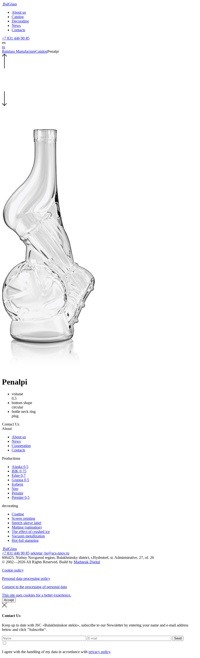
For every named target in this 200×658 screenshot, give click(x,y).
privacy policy (99, 652)
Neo (15, 489)
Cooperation (21, 446)
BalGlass (9, 4)
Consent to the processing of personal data (34, 587)
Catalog (18, 17)
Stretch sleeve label (26, 523)
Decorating (20, 21)
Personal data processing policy (26, 578)
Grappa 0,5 (20, 480)
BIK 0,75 (19, 471)
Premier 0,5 (21, 497)
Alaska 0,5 (20, 467)
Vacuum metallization (28, 536)
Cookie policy (13, 570)
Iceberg (17, 484)
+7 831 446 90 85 (16, 38)
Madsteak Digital (87, 562)
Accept (9, 600)
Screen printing (23, 518)
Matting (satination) (27, 527)
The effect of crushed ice (31, 532)
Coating (18, 514)
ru (3, 47)
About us (19, 12)
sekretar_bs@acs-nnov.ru (49, 553)
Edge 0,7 (19, 475)
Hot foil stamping (25, 540)
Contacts (18, 30)
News (16, 25)
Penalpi (17, 493)
